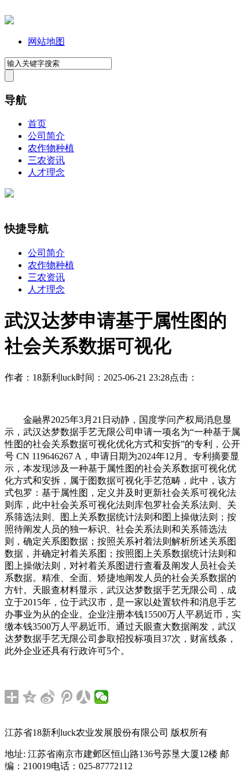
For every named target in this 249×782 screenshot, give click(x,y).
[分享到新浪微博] (48, 697)
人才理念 (46, 172)
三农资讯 (46, 160)
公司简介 (46, 136)
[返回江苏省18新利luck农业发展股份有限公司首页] (9, 21)
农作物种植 (51, 148)
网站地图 (46, 41)
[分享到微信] (101, 697)
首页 (37, 124)
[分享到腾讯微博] (65, 697)
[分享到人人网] (83, 697)
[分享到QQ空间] (30, 697)
